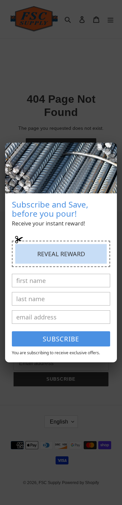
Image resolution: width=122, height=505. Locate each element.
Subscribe (61, 339)
